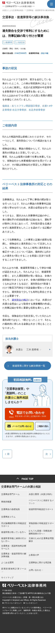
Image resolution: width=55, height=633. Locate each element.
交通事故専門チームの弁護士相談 (21, 486)
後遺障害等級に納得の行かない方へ (13, 539)
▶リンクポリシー (30, 603)
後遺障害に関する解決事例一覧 (28, 365)
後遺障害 (8, 42)
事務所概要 (6, 501)
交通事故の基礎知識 (10, 509)
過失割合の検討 (20, 299)
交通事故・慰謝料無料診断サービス (13, 547)
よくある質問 (7, 562)
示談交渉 (20, 42)
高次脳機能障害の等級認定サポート (13, 524)
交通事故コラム (8, 516)
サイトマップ (7, 577)
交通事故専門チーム (10, 494)
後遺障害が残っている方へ (13, 531)
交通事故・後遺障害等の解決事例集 (13, 555)
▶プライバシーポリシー (12, 603)
